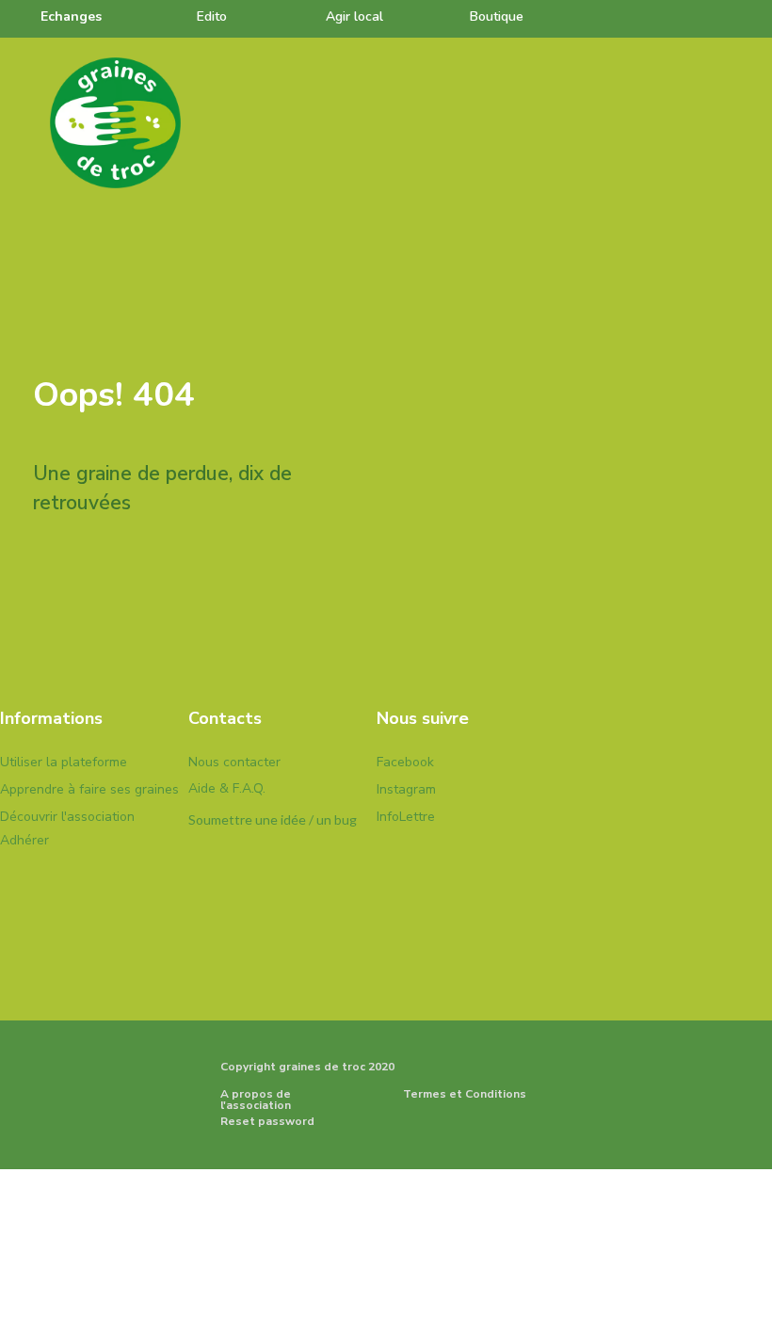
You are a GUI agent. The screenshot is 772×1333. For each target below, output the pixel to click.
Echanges (71, 16)
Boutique (496, 16)
